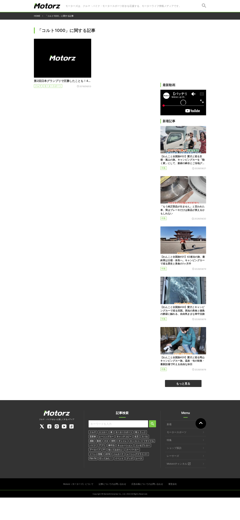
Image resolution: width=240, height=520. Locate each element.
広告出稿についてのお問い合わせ (147, 484)
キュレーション (125, 445)
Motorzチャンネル (177, 463)
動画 (99, 441)
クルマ (38, 86)
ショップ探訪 (174, 447)
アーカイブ (95, 449)
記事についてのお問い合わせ (112, 484)
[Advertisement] (183, 55)
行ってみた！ (105, 458)
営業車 (93, 436)
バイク (93, 445)
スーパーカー (132, 449)
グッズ (130, 458)
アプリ (102, 445)
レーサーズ (173, 455)
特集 (163, 168)
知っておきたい (115, 449)
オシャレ (122, 441)
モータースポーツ (52, 86)
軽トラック (140, 432)
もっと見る (183, 383)
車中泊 (111, 445)
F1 (104, 449)
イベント (119, 458)
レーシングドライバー (137, 454)
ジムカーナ (118, 454)
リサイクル (148, 441)
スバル (145, 436)
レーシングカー (106, 436)
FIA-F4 (93, 458)
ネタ (106, 441)
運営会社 (172, 484)
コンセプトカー (142, 445)
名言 (136, 436)
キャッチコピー (124, 436)
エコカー (103, 432)
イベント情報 (96, 454)
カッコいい (135, 441)
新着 (169, 424)
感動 (92, 441)
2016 (107, 454)
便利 (113, 441)
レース (139, 458)
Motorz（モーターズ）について (78, 484)
